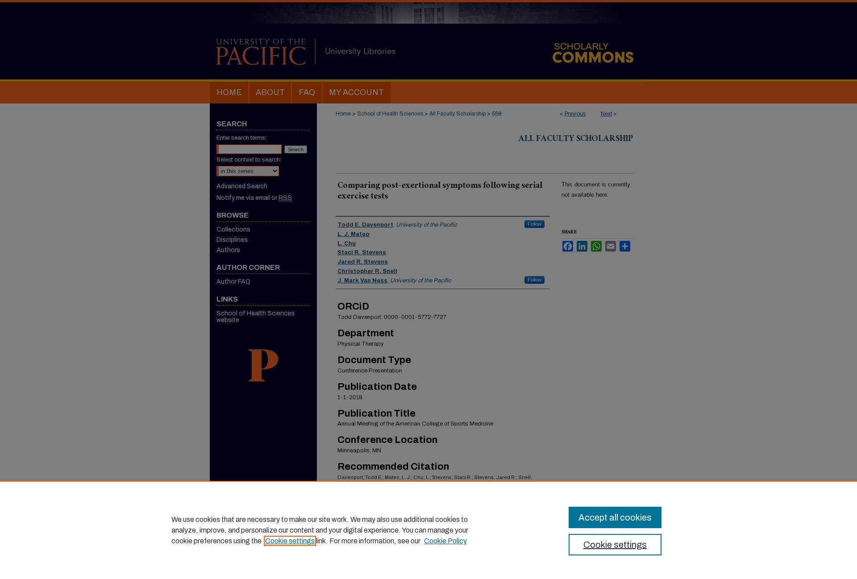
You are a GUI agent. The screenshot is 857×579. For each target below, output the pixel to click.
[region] (428, 530)
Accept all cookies (615, 517)
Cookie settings (290, 541)
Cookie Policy (445, 541)
